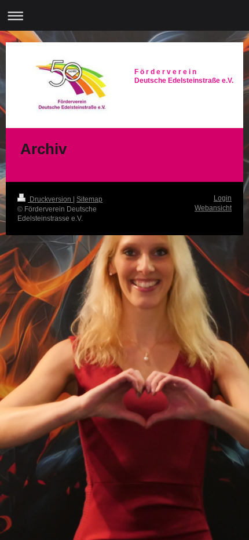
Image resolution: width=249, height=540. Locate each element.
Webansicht (213, 208)
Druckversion (50, 199)
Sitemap (89, 199)
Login (223, 198)
